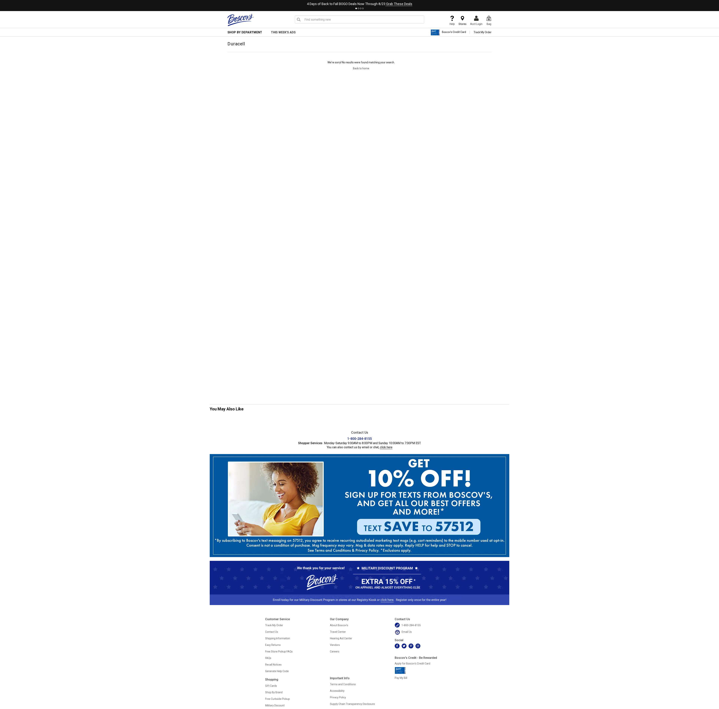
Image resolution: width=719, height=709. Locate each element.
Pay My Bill (401, 677)
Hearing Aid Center (341, 638)
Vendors (335, 644)
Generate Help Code (277, 671)
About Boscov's (339, 625)
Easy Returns (273, 644)
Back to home (361, 68)
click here (386, 447)
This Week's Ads (283, 32)
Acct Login (476, 23)
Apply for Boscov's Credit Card (412, 663)
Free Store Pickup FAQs (279, 651)
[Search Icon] (298, 19)
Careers (334, 651)
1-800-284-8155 (359, 439)
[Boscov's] (240, 19)
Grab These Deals (398, 4)
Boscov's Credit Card (454, 32)
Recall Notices (273, 664)
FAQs (268, 658)
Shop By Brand (274, 692)
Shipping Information (277, 638)
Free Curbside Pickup (277, 698)
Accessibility (337, 690)
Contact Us (271, 631)
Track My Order (483, 32)
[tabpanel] (359, 3)
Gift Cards (271, 685)
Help (452, 23)
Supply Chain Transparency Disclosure (352, 703)
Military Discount (275, 705)
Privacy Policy (338, 697)
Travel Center (338, 631)
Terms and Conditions (343, 684)
